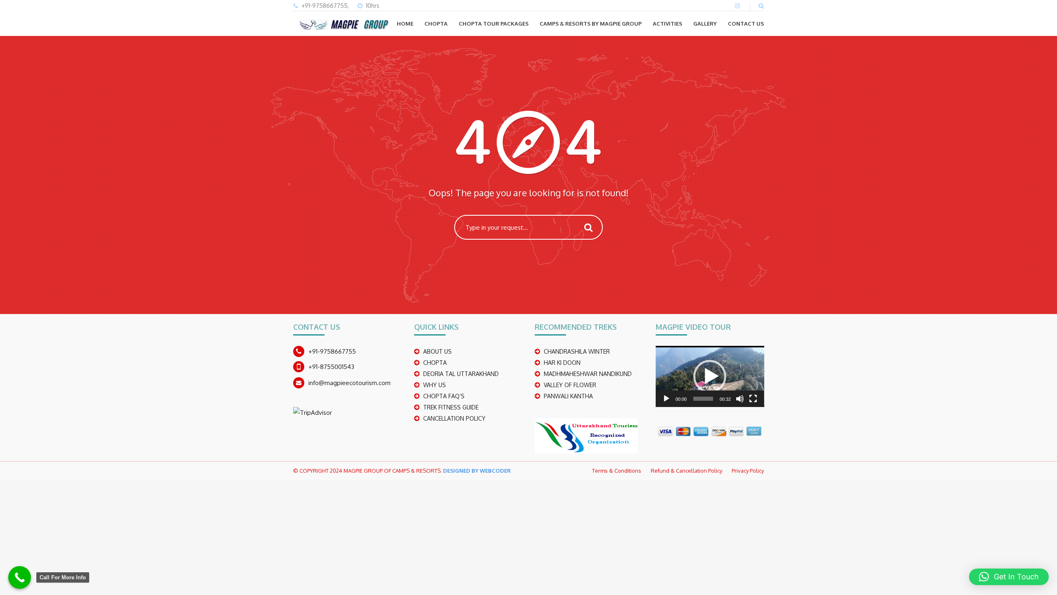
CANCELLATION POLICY (454, 418)
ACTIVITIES (667, 23)
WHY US (434, 384)
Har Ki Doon (562, 362)
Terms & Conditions (616, 470)
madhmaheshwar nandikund (588, 373)
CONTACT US (746, 23)
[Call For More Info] (19, 577)
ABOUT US (437, 351)
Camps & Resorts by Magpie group (591, 23)
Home (405, 23)
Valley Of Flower (570, 384)
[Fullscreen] (753, 399)
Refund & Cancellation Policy (686, 470)
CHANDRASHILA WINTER (577, 351)
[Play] (666, 399)
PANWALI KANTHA (568, 396)
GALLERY (705, 23)
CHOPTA (436, 23)
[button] (709, 376)
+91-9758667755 (332, 351)
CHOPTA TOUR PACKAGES (493, 23)
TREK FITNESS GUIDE (451, 407)
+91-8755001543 (331, 367)
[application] (710, 376)
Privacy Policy (748, 470)
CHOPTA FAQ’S (444, 396)
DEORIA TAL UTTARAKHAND (461, 373)
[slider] (703, 399)
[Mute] (740, 399)
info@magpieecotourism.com (349, 383)
